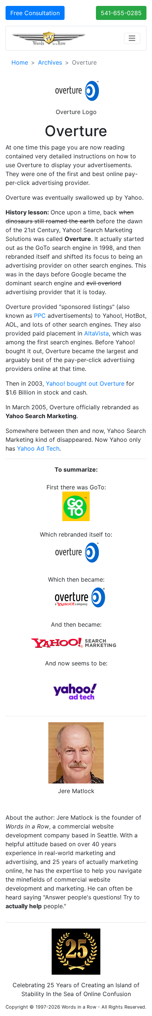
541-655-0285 (121, 13)
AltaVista (96, 333)
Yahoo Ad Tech (38, 448)
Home (19, 62)
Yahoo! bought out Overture (85, 383)
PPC (40, 315)
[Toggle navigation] (132, 38)
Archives (50, 62)
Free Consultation (35, 13)
